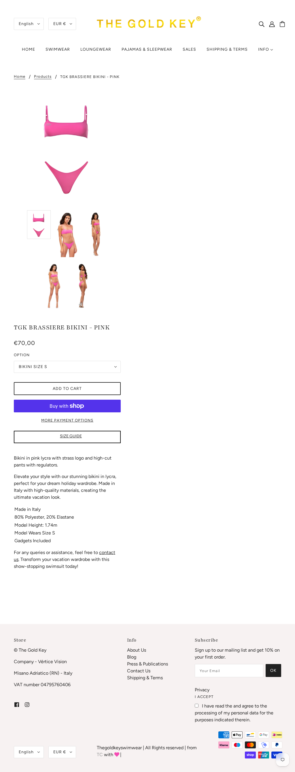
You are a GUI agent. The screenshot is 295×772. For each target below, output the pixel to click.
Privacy (202, 690)
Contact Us (138, 671)
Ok (273, 670)
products (43, 77)
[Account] (275, 24)
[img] (261, 24)
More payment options (67, 420)
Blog (131, 657)
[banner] (147, 23)
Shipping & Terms (145, 677)
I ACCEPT (204, 697)
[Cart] (283, 24)
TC (100, 754)
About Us (136, 650)
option (22, 355)
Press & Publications (147, 664)
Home (19, 77)
